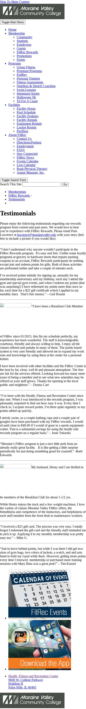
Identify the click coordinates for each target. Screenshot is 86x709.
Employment (25, 146)
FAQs (21, 150)
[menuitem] (47, 30)
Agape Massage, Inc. (30, 172)
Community (24, 37)
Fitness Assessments (30, 82)
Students (22, 41)
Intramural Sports (28, 93)
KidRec (22, 74)
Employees (24, 44)
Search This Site (11, 184)
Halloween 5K (26, 97)
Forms (21, 59)
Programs (14, 63)
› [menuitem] (20, 195)
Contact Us (24, 138)
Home (12, 29)
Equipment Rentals (29, 123)
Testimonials (16, 199)
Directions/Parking (29, 142)
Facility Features (27, 116)
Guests (21, 48)
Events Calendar (27, 161)
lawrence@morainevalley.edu (36, 235)
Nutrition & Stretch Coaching (36, 86)
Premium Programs (29, 71)
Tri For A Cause (27, 101)
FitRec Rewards (27, 52)
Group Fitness (26, 67)
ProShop (22, 131)
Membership (16, 33)
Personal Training (28, 78)
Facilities (14, 105)
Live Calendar (26, 165)
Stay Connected (27, 153)
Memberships (17, 191)
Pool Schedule (26, 112)
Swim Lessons (26, 90)
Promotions (24, 56)
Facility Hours (26, 108)
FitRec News (25, 157)
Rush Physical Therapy (32, 169)
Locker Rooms (26, 127)
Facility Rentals (27, 120)
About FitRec (17, 135)
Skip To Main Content (14, 2)
